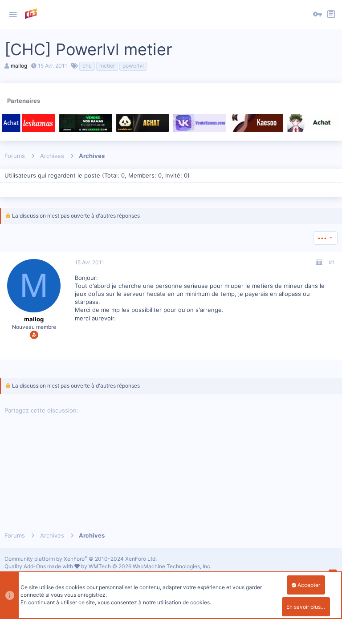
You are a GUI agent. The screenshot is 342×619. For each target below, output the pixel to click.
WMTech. (150, 566)
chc (87, 65)
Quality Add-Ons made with (39, 566)
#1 (332, 262)
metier (107, 65)
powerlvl (133, 65)
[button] (12, 15)
